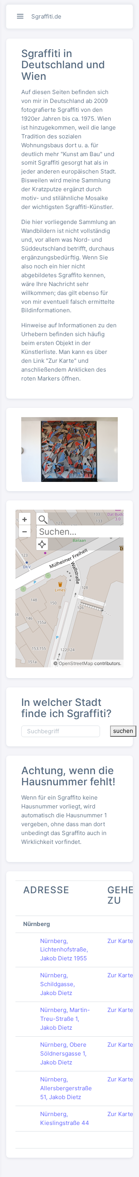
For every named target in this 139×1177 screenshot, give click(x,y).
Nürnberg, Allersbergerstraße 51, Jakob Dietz (66, 1088)
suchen (123, 730)
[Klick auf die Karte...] (42, 544)
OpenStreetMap (76, 663)
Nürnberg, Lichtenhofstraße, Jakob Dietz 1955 (64, 949)
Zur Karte (120, 941)
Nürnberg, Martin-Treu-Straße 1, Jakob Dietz (65, 1018)
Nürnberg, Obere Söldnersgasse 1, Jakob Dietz (63, 1053)
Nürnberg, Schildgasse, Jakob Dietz (57, 984)
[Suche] (42, 519)
